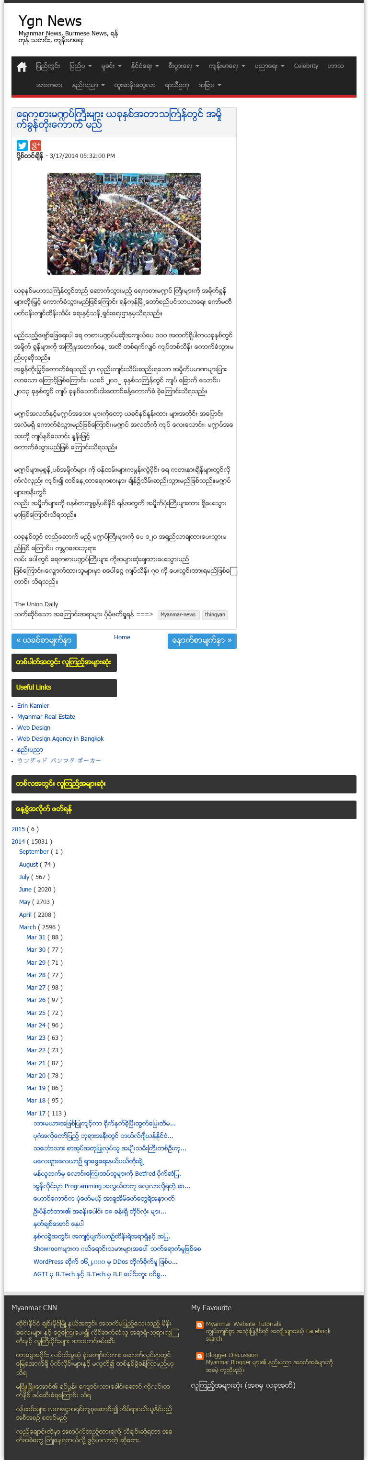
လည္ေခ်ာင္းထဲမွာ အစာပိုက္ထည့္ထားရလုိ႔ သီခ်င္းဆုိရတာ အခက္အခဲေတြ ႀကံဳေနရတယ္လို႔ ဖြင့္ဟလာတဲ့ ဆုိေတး (94, 1437)
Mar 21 (36, 1063)
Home (122, 638)
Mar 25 (36, 1013)
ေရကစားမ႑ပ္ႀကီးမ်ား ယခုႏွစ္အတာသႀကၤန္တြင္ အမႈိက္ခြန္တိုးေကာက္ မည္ (119, 120)
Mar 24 (36, 1026)
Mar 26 (36, 1000)
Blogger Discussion (232, 1355)
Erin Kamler (33, 706)
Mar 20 (36, 1076)
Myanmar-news (179, 615)
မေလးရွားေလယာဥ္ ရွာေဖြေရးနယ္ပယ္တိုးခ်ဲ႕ (89, 1162)
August (29, 865)
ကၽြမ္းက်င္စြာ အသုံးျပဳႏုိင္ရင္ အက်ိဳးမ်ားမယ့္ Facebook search (268, 1336)
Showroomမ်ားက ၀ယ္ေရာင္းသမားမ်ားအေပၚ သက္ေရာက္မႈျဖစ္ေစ (117, 1249)
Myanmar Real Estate (46, 717)
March (28, 928)
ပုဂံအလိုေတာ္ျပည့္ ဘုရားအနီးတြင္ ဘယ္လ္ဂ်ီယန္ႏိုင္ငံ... (103, 1136)
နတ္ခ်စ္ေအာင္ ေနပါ (59, 1224)
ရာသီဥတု (177, 85)
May (25, 902)
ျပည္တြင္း (48, 66)
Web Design (33, 728)
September (35, 852)
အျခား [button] (208, 85)
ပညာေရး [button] (267, 66)
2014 (19, 842)
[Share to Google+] (35, 145)
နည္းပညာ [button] (86, 85)
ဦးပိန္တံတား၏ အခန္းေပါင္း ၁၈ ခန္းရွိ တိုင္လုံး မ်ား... (100, 1212)
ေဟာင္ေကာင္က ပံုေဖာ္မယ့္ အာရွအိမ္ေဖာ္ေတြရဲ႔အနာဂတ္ (104, 1199)
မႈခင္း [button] (109, 66)
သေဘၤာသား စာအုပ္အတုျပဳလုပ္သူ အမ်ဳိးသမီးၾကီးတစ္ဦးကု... (110, 1149)
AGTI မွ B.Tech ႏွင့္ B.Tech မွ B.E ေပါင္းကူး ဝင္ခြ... (100, 1275)
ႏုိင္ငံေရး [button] (142, 66)
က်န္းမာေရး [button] (225, 66)
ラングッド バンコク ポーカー (59, 761)
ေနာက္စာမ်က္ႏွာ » (202, 641)
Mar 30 (36, 950)
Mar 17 (36, 1114)
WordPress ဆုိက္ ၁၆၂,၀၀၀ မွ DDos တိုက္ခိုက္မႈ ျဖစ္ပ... (106, 1262)
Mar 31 (36, 938)
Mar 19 (36, 1088)
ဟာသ (336, 66)
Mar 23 (36, 1038)
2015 (19, 829)
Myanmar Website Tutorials (243, 1324)
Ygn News (50, 22)
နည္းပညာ (30, 750)
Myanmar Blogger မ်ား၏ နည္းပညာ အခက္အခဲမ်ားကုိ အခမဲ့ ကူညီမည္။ (269, 1367)
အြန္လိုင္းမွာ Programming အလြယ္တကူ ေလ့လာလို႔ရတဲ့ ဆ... (112, 1186)
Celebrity (306, 66)
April (26, 915)
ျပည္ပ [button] (78, 66)
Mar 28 (36, 975)
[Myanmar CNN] (22, 67)
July (25, 877)
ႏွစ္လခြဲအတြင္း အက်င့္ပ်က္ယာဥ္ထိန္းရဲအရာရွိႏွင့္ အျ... (102, 1237)
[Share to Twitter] (22, 145)
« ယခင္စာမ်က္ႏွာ (44, 641)
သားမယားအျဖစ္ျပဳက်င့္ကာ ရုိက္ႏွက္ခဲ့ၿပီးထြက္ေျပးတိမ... (105, 1124)
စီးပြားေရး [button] (182, 66)
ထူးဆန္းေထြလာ (135, 85)
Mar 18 (36, 1101)
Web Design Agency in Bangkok (60, 739)
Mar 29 (36, 963)
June (26, 890)
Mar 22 (36, 1051)
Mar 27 (36, 988)
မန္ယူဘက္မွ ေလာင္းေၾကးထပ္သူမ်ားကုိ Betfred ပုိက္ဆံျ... (107, 1174)
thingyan (215, 615)
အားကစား (49, 85)
